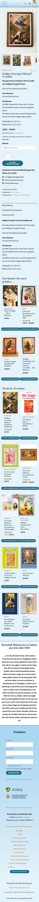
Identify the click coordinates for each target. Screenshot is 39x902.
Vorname (10, 749)
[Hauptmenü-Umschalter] (4, 3)
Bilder (4, 70)
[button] (25, 3)
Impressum (19, 852)
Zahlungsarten (19, 845)
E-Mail (9, 740)
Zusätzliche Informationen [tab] (12, 210)
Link (29, 769)
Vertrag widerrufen (19, 871)
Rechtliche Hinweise (19, 856)
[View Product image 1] (6, 60)
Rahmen (5, 143)
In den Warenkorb (12, 163)
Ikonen (9, 70)
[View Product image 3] (27, 60)
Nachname (10, 757)
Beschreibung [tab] (7, 205)
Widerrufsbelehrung (19, 841)
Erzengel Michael (24, 195)
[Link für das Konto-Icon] (30, 3)
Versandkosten (18, 133)
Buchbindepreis (19, 838)
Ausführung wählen (29, 329)
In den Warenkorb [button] (10, 329)
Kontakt (19, 830)
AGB (20, 834)
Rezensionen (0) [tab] (8, 215)
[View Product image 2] (16, 60)
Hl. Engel (15, 195)
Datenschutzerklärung (19, 859)
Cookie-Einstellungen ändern (17, 865)
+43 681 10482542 (26, 820)
